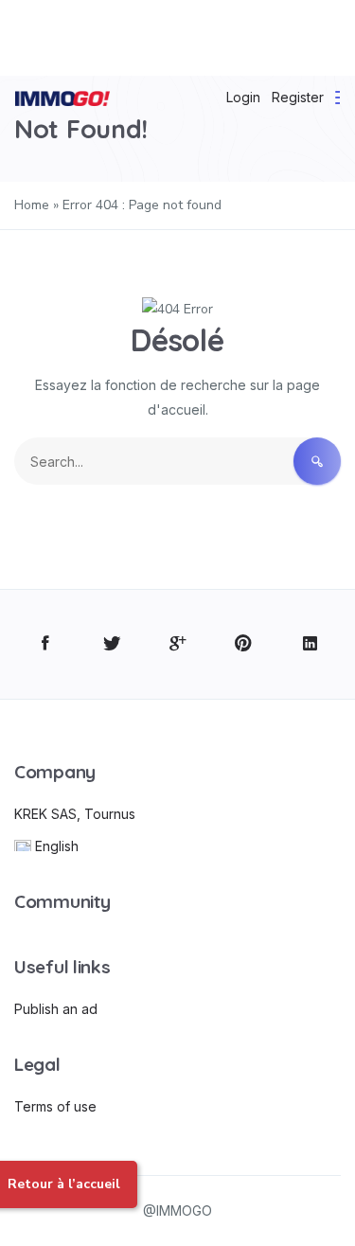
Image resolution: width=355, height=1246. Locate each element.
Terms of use (55, 1106)
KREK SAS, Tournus (74, 814)
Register (298, 97)
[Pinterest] (243, 644)
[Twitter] (111, 644)
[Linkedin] (310, 644)
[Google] (177, 644)
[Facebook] (45, 644)
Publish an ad (56, 1009)
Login (243, 97)
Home (31, 205)
